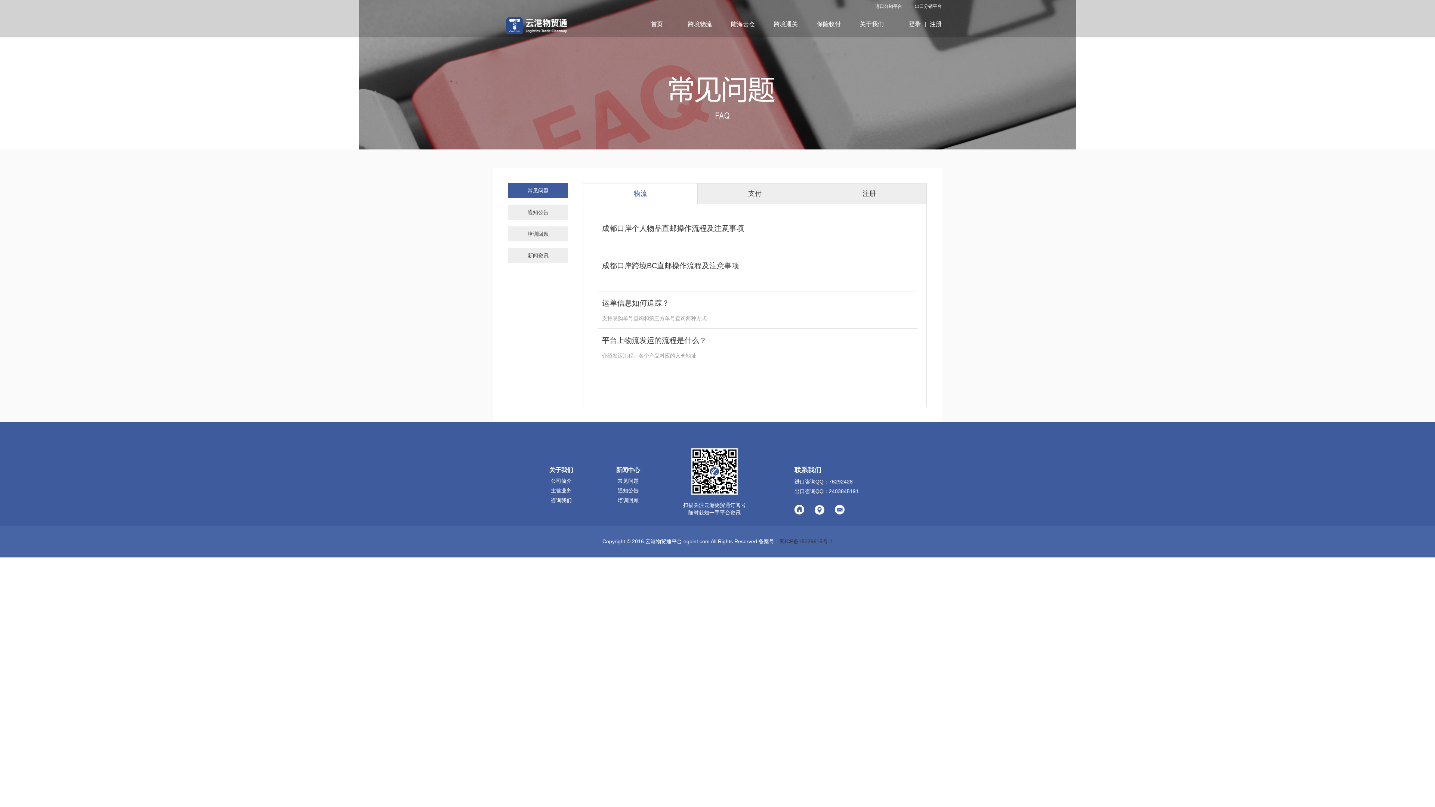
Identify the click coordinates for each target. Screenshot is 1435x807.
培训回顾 (538, 234)
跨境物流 (700, 24)
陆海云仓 (743, 24)
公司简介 (561, 481)
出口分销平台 (928, 6)
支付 (755, 193)
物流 (640, 193)
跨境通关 (786, 24)
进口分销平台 (888, 6)
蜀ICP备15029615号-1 (806, 541)
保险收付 (829, 24)
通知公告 (538, 212)
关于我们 (872, 24)
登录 (915, 24)
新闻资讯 (538, 256)
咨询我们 (561, 500)
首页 (657, 24)
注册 (936, 24)
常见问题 (538, 191)
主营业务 (561, 491)
